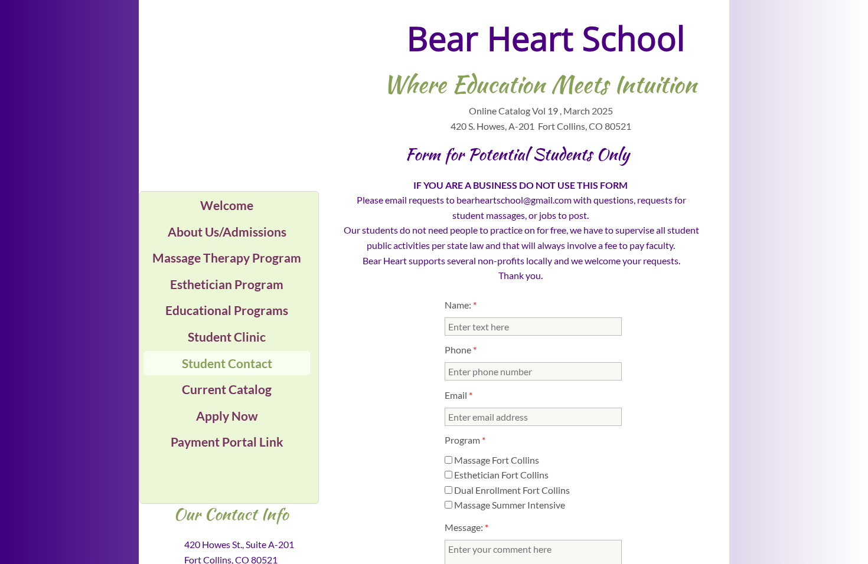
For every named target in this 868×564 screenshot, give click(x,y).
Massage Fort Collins (495, 459)
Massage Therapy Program (226, 257)
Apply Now (227, 415)
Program (465, 439)
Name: (461, 304)
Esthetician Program (226, 284)
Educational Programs (226, 310)
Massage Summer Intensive (508, 504)
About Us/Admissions (227, 231)
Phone (461, 349)
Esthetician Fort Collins (500, 474)
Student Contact (227, 363)
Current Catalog (227, 389)
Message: (466, 527)
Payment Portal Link (227, 441)
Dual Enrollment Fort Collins (511, 490)
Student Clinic (227, 336)
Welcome (226, 205)
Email (458, 395)
